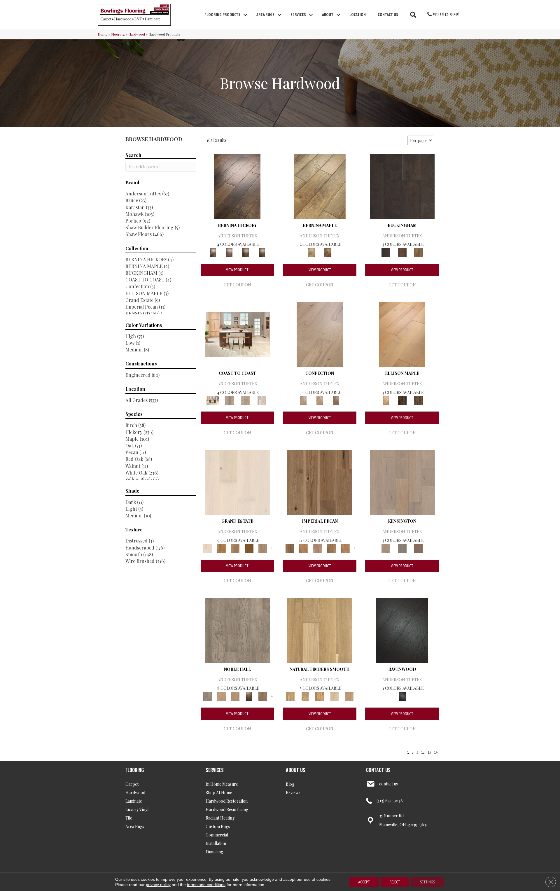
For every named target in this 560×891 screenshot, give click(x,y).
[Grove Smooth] (319, 629)
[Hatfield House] (249, 547)
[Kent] (402, 185)
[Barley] (303, 547)
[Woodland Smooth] (349, 695)
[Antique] (319, 481)
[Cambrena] (237, 185)
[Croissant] (320, 333)
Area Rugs (265, 14)
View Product (237, 269)
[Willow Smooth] (334, 695)
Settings (427, 882)
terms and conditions (206, 884)
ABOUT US (295, 769)
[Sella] (262, 251)
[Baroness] (237, 629)
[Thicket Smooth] (319, 695)
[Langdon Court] (263, 547)
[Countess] (221, 695)
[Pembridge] (402, 547)
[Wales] (402, 251)
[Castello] (328, 251)
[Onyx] (402, 629)
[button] (245, 15)
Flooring (118, 34)
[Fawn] (318, 547)
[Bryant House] (221, 547)
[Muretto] (245, 251)
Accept (364, 882)
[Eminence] (249, 695)
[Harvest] (345, 547)
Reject (395, 882)
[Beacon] (237, 333)
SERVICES (215, 769)
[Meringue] (319, 400)
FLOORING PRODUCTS (222, 14)
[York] (418, 251)
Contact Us (388, 14)
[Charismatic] (402, 333)
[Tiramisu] (336, 400)
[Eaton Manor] (235, 547)
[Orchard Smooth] (304, 695)
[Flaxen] (331, 547)
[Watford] (418, 547)
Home (103, 34)
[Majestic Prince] (402, 400)
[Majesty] (263, 695)
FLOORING (134, 769)
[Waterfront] (262, 400)
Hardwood (136, 34)
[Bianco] (319, 185)
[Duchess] (235, 695)
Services (298, 14)
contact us (388, 784)
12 (423, 752)
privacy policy (158, 884)
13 (429, 752)
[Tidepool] (245, 400)
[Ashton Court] (237, 481)
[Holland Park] (402, 481)
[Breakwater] (229, 400)
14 (436, 752)
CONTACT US (378, 769)
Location (357, 14)
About (327, 14)
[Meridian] (418, 400)
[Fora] (229, 251)
